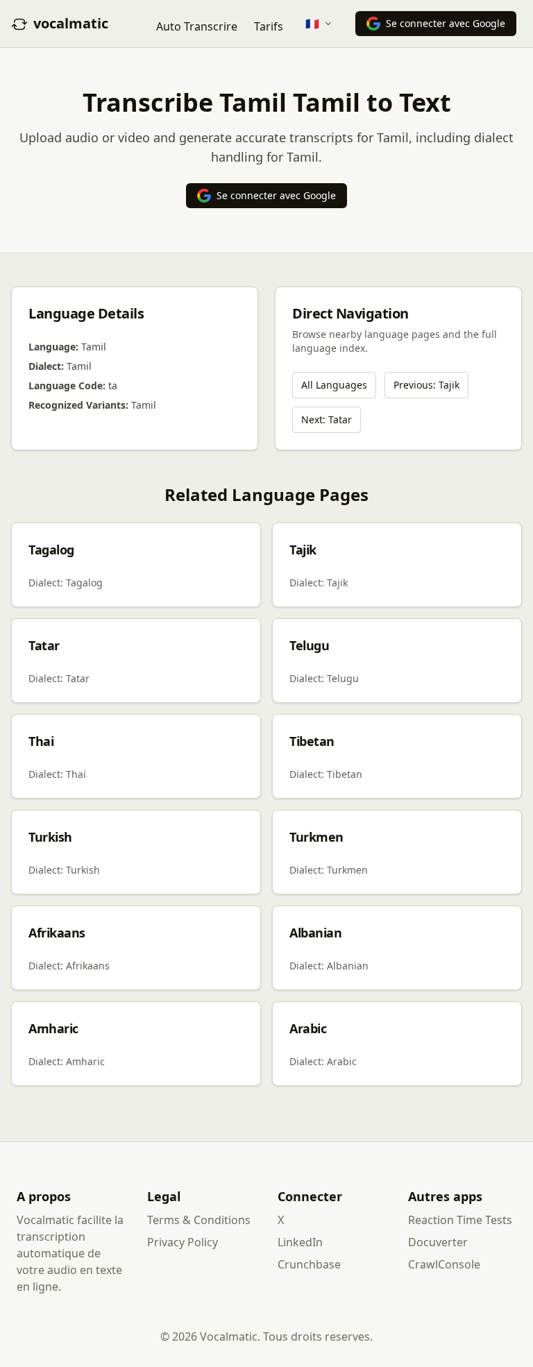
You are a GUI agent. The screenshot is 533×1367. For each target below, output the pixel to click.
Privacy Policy (182, 1242)
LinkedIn (300, 1242)
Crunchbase (309, 1264)
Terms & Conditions (199, 1220)
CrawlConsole (444, 1264)
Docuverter (438, 1242)
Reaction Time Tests (460, 1220)
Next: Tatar (326, 419)
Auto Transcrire (196, 26)
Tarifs (268, 26)
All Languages (334, 384)
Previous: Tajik (426, 384)
